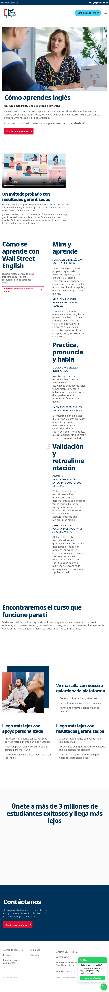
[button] (105, 12)
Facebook (60, 971)
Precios (7, 954)
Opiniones (35, 949)
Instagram (70, 971)
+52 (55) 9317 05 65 (98, 2)
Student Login (8, 2)
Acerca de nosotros (13, 949)
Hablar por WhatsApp (92, 978)
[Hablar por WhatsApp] (103, 986)
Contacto (34, 954)
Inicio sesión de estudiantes (11, 961)
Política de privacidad (65, 977)
